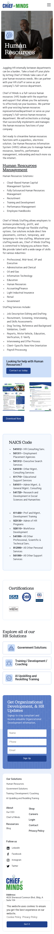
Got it (27, 924)
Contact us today (18, 371)
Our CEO (10, 812)
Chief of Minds (13, 817)
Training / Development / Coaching (22, 794)
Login (32, 820)
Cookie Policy (14, 917)
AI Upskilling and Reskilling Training (22, 798)
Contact (33, 825)
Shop (31, 809)
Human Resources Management (20, 168)
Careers (33, 814)
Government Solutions (17, 789)
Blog (8, 828)
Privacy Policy (36, 831)
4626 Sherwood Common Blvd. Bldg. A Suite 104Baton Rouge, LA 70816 (24, 899)
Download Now (13, 419)
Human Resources (15, 784)
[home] (24, 5)
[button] (48, 4)
